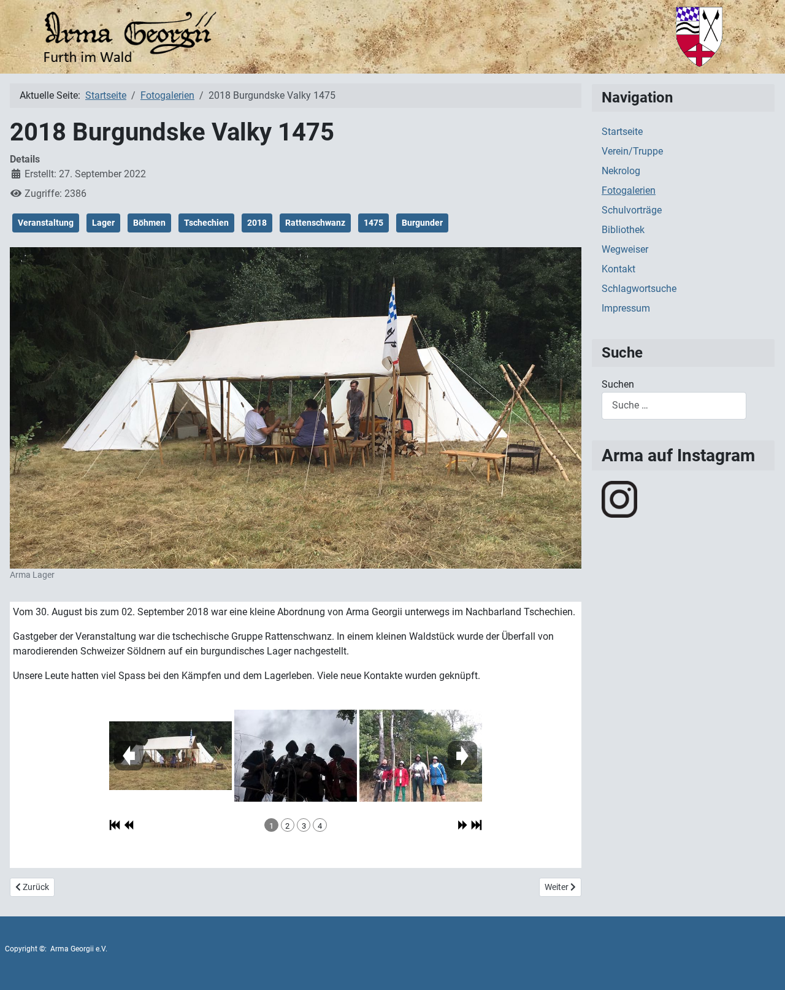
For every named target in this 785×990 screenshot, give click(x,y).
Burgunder (422, 223)
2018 (257, 223)
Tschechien (206, 223)
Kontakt (618, 269)
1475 (373, 223)
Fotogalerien (629, 190)
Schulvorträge (632, 210)
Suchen (618, 384)
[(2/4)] (295, 756)
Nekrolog (621, 171)
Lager (103, 223)
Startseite (622, 131)
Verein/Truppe (632, 151)
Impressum (626, 308)
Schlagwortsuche (639, 288)
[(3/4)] (420, 756)
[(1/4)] (170, 755)
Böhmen (149, 223)
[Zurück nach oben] (763, 967)
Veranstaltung (46, 223)
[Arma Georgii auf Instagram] (619, 498)
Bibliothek (623, 230)
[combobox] (674, 406)
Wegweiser (625, 249)
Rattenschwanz (315, 223)
